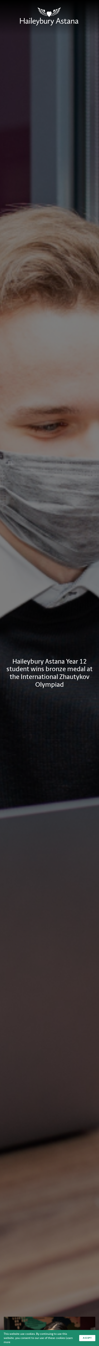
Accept (87, 1337)
